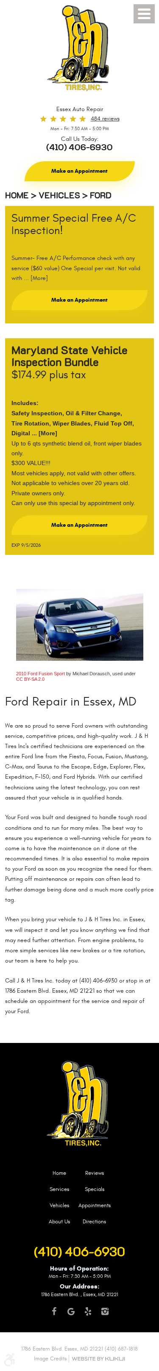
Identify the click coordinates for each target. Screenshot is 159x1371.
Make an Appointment (79, 171)
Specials (94, 1189)
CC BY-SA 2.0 (30, 679)
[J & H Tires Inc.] (80, 52)
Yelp (88, 1315)
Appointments (94, 1205)
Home (17, 195)
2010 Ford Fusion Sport (40, 673)
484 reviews (105, 118)
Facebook (54, 1315)
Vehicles (59, 195)
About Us (59, 1221)
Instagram (105, 1315)
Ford (101, 195)
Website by (98, 1359)
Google (71, 1315)
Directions (94, 1221)
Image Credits (50, 1358)
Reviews (94, 1173)
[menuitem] (59, 1178)
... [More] (35, 278)
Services (59, 1189)
